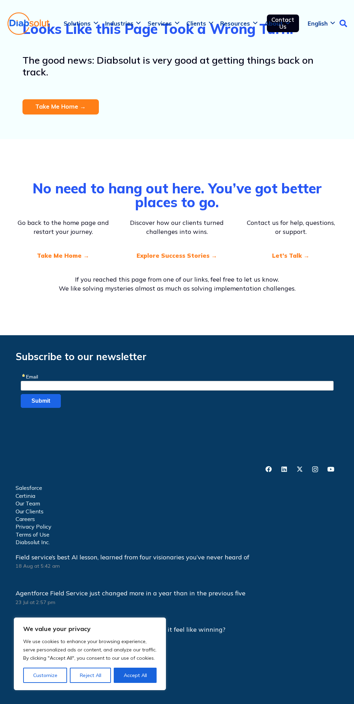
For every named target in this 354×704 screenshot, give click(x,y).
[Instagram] (315, 469)
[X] (299, 469)
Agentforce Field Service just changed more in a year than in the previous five (130, 593)
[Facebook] (268, 469)
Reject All (90, 675)
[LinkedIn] (284, 469)
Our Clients (30, 511)
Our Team (28, 503)
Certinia (25, 495)
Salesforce (29, 487)
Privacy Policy (34, 526)
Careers (25, 518)
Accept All (135, 675)
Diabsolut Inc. (33, 542)
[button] (96, 23)
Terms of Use (32, 534)
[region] (90, 654)
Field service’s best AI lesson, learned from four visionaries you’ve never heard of (133, 557)
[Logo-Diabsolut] (29, 23)
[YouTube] (330, 469)
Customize (45, 675)
